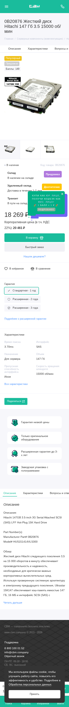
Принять (34, 694)
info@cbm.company (16, 652)
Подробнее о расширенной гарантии (25, 318)
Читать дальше (12, 602)
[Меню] (6, 6)
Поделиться (14, 401)
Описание (14, 48)
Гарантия (9, 284)
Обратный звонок (14, 656)
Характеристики (38, 48)
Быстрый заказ (34, 247)
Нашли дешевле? (35, 256)
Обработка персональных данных (30, 684)
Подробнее (46, 210)
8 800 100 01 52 (14, 648)
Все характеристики (16, 384)
